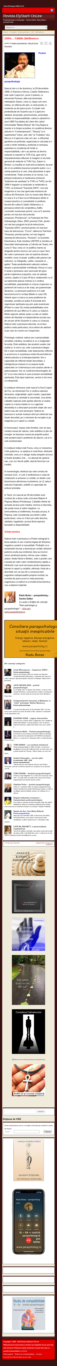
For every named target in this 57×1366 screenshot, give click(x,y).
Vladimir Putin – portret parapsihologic (31, 785)
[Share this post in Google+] (50, 44)
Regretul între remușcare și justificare (44, 843)
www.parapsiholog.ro (14, 612)
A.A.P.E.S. (23, 1351)
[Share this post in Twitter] (46, 44)
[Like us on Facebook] (51, 11)
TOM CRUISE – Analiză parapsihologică (31, 773)
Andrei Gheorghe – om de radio (28, 758)
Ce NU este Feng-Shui (12, 843)
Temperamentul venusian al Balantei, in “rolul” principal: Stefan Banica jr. (32, 702)
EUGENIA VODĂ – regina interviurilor (30, 718)
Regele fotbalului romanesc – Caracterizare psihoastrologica (27, 799)
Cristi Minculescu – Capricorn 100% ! (30, 670)
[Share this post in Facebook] (42, 44)
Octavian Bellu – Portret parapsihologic (32, 732)
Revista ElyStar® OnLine (22, 16)
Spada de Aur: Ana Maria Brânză (28, 811)
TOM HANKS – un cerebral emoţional (30, 745)
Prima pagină (13, 32)
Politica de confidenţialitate (24, 1354)
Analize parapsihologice (23, 32)
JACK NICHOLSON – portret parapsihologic (26, 686)
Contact (39, 1354)
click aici (26, 608)
